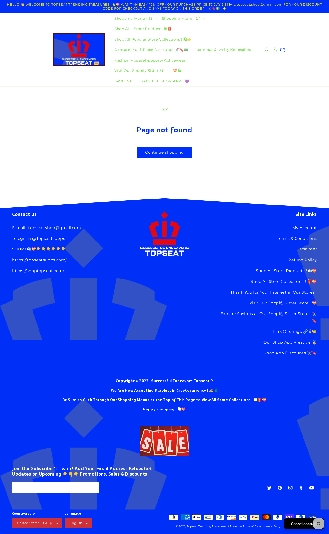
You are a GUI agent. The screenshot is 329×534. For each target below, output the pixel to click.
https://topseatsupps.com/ (39, 260)
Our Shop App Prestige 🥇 (290, 342)
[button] (135, 18)
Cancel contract (304, 524)
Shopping (165, 409)
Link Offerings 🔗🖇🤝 (295, 331)
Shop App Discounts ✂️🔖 (290, 353)
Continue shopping (164, 152)
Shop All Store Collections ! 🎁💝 (284, 281)
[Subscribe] (93, 487)
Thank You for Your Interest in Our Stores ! (273, 292)
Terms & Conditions (297, 238)
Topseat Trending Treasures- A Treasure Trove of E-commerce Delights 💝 (238, 526)
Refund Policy (302, 260)
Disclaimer (306, 249)
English (76, 523)
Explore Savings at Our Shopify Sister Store (264, 313)
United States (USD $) (35, 523)
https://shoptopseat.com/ (38, 270)
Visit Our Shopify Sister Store (279, 303)
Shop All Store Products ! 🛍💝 (286, 270)
